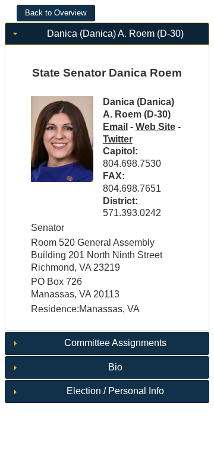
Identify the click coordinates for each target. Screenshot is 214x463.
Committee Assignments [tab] (115, 343)
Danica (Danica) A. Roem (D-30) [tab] (115, 33)
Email (115, 127)
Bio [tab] (115, 367)
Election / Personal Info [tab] (115, 391)
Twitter (118, 139)
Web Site (155, 127)
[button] (56, 13)
